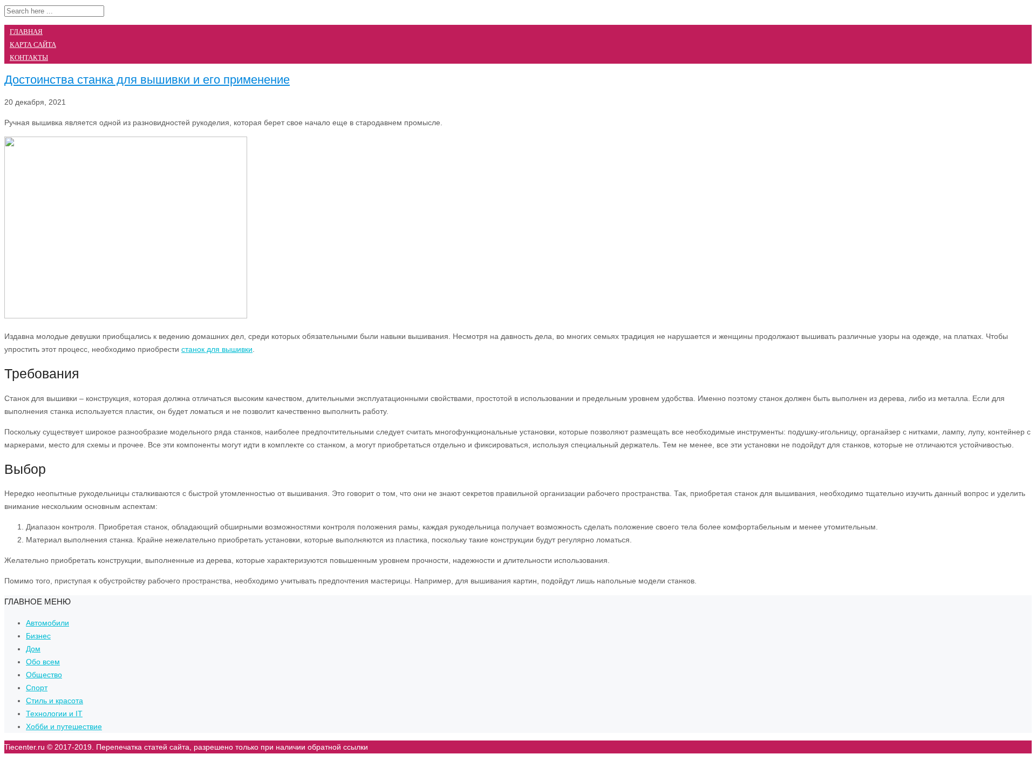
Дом (33, 648)
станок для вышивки (217, 349)
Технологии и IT (54, 713)
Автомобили (47, 623)
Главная (26, 31)
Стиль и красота (54, 700)
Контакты (29, 57)
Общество (44, 674)
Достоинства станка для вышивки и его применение (147, 79)
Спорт (36, 687)
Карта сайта (33, 44)
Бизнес (38, 635)
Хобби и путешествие (64, 726)
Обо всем (43, 661)
